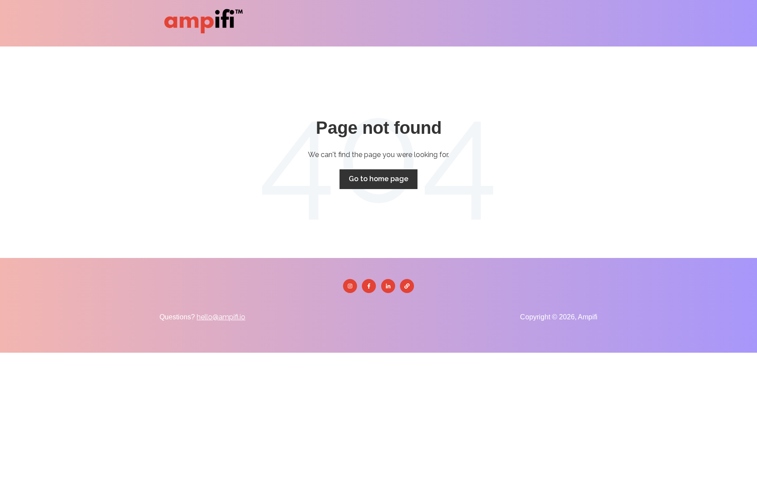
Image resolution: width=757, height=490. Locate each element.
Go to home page (378, 179)
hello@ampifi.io (221, 317)
